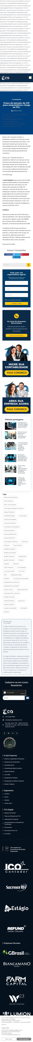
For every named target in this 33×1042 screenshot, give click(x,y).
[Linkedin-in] (9, 733)
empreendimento (9, 538)
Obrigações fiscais (16, 575)
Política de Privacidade (6, 1020)
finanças (6, 545)
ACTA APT (4, 1024)
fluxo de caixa (17, 545)
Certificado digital (9, 516)
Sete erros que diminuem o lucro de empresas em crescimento (22, 435)
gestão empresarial (10, 552)
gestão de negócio (9, 549)
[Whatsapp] (17, 733)
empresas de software (11, 541)
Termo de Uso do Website (7, 1022)
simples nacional (9, 604)
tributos (6, 612)
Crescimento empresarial (11, 527)
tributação (23, 608)
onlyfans (6, 578)
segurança (21, 600)
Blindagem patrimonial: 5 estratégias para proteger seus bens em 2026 (22, 457)
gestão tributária (9, 560)
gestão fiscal (22, 556)
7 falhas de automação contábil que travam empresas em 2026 (22, 481)
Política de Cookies (16, 1020)
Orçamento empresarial (20, 578)
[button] (30, 77)
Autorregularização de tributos (13, 508)
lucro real (21, 571)
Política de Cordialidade (26, 1022)
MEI (5, 575)
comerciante (23, 516)
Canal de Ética (16, 1022)
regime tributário (22, 589)
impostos (16, 564)
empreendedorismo (10, 534)
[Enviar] (27, 698)
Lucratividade (21, 567)
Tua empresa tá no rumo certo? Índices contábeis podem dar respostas (22, 446)
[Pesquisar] (29, 265)
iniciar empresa (8, 567)
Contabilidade (16, 99)
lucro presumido (9, 571)
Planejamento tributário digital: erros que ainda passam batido (23, 425)
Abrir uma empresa (10, 504)
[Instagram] (13, 733)
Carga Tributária (9, 512)
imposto (6, 564)
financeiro (25, 541)
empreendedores (9, 530)
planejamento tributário (11, 586)
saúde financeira (9, 600)
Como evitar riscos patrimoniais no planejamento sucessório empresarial (22, 469)
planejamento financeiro (11, 582)
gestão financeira (9, 556)
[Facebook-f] (4, 733)
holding (20, 560)
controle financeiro (10, 523)
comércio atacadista (10, 519)
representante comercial (11, 593)
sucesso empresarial (10, 608)
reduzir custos (8, 589)
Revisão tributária (9, 597)
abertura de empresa (10, 497)
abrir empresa (8, 501)
